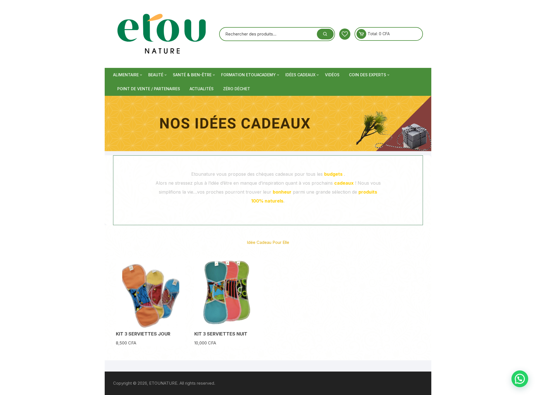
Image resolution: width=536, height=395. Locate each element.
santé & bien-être (192, 74)
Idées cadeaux (300, 74)
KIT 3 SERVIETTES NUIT (220, 334)
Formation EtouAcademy (248, 74)
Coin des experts (367, 74)
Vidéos (332, 74)
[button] (519, 378)
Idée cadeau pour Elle (268, 242)
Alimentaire (126, 74)
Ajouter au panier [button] (151, 324)
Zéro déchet (236, 88)
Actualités (202, 88)
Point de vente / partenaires (148, 88)
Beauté (155, 74)
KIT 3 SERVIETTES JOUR (143, 334)
